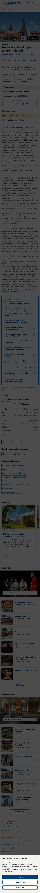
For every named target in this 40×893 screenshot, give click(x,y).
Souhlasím (20, 877)
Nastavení (20, 887)
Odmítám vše (20, 882)
